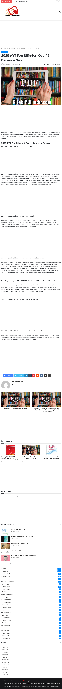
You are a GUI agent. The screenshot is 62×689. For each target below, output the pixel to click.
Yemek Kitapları (6, 630)
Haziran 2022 (5, 647)
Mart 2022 (5, 654)
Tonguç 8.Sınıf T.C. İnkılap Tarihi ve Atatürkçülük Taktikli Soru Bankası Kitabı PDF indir (10, 458)
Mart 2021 (4, 672)
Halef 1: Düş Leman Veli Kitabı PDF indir (12, 551)
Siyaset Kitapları (6, 599)
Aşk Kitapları (5, 597)
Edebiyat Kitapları (6, 579)
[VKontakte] (41, 375)
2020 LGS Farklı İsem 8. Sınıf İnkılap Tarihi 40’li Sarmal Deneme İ (30, 458)
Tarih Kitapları (5, 584)
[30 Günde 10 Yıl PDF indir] (5, 532)
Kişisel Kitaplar (6, 589)
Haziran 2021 (5, 664)
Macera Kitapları (6, 604)
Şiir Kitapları (5, 615)
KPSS (3, 628)
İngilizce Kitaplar (6, 573)
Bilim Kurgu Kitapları (7, 594)
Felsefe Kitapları (6, 586)
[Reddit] (37, 375)
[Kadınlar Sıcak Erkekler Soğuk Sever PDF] (5, 539)
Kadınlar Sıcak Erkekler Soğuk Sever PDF (23, 536)
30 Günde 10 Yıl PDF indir (18, 529)
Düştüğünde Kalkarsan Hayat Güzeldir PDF (23, 555)
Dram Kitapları (6, 617)
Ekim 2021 (4, 657)
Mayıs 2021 (5, 667)
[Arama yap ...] (60, 12)
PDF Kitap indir (7, 64)
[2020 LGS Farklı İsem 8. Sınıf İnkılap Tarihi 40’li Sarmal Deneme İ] (31, 450)
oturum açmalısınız (17, 496)
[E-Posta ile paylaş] (45, 375)
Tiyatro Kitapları (6, 610)
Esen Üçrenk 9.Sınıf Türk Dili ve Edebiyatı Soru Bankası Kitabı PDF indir (51, 458)
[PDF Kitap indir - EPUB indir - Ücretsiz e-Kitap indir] (12, 11)
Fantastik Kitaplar (6, 602)
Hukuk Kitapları (6, 633)
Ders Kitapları (11, 48)
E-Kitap (4, 568)
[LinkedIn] (26, 375)
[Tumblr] (30, 375)
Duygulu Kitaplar (6, 620)
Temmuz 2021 (5, 662)
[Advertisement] (31, 33)
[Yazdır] (49, 375)
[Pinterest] (33, 375)
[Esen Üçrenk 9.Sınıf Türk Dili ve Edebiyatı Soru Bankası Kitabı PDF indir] (52, 450)
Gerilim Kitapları (6, 638)
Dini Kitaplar (5, 592)
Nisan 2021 (5, 669)
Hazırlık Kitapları (6, 576)
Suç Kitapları (5, 622)
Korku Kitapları (6, 625)
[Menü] (2, 12)
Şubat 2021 (5, 674)
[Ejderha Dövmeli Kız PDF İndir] (5, 546)
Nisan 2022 (5, 652)
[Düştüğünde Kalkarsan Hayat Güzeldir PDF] (5, 558)
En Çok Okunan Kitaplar (8, 581)
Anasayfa (4, 48)
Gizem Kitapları (6, 635)
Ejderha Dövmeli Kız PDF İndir (19, 544)
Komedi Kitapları (6, 612)
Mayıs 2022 (5, 649)
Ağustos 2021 (5, 659)
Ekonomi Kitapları (6, 607)
